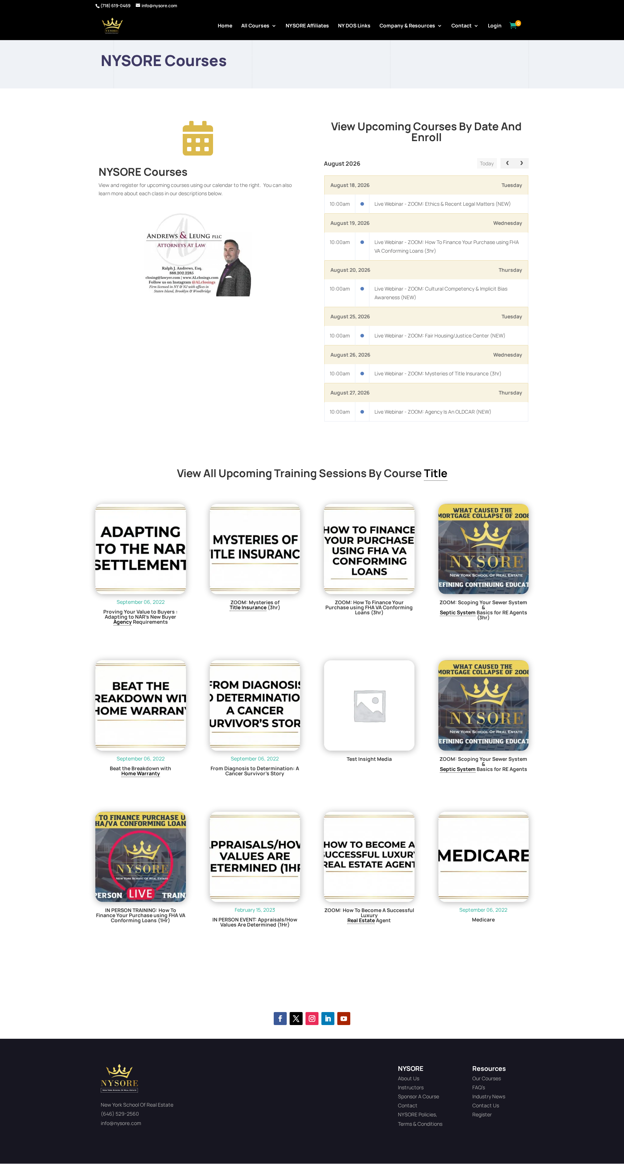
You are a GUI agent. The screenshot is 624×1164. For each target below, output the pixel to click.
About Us (408, 1078)
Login (495, 26)
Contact (461, 26)
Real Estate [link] (361, 920)
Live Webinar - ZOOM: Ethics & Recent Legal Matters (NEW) (442, 203)
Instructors (411, 1087)
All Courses (255, 26)
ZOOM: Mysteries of (255, 602)
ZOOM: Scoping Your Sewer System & (483, 605)
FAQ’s (478, 1087)
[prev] (507, 163)
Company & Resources (407, 26)
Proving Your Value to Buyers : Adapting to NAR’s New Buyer (140, 614)
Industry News (488, 1096)
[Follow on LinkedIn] (327, 1018)
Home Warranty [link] (140, 773)
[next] (522, 163)
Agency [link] (122, 621)
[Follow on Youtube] (343, 1018)
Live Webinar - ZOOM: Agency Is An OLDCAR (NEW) (432, 411)
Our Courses (486, 1078)
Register (482, 1114)
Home (225, 26)
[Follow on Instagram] (312, 1018)
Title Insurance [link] (248, 607)
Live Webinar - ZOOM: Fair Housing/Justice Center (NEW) (440, 335)
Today (487, 163)
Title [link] (435, 473)
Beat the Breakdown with (140, 768)
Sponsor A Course (418, 1096)
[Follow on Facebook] (280, 1018)
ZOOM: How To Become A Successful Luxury (369, 913)
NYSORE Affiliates (307, 26)
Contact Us (485, 1105)
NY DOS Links (354, 26)
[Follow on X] (296, 1018)
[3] (198, 298)
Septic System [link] (458, 612)
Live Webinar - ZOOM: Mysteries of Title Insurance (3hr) (438, 373)
